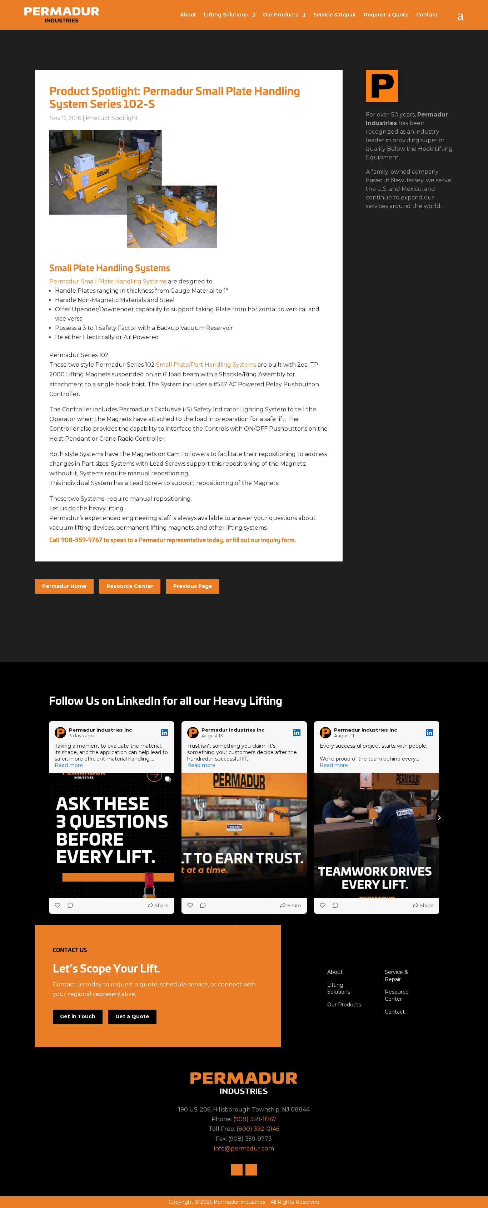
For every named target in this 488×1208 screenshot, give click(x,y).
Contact (427, 14)
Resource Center (129, 586)
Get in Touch (77, 1016)
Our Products (280, 14)
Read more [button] (69, 765)
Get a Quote (132, 1016)
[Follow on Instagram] (237, 1169)
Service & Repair (334, 14)
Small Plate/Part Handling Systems (206, 364)
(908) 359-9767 (255, 1119)
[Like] (58, 905)
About (188, 14)
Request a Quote (386, 14)
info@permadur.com (244, 1148)
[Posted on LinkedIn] (164, 732)
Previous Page (192, 586)
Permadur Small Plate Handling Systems (107, 281)
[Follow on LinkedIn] (251, 1169)
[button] (49, 817)
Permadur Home (64, 586)
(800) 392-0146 (257, 1128)
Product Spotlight (112, 118)
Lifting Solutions (226, 14)
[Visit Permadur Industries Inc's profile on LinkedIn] (62, 732)
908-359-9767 (82, 539)
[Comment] (68, 905)
